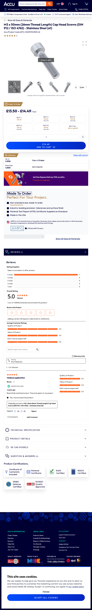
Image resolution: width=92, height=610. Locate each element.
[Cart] (86, 4)
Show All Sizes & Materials (20, 20)
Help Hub (11, 544)
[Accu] (9, 4)
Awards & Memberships (41, 538)
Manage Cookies (39, 547)
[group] (46, 60)
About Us (11, 547)
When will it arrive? (80, 155)
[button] (84, 43)
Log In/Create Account (67, 535)
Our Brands (37, 544)
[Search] (49, 3)
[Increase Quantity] (9, 137)
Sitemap (36, 550)
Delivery (11, 538)
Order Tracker (12, 535)
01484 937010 (83, 9)
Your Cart (62, 537)
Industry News (38, 535)
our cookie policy (76, 586)
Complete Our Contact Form (69, 547)
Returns (10, 541)
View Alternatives (16, 205)
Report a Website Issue (41, 541)
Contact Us (63, 550)
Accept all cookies (46, 597)
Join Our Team (13, 550)
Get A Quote (37, 167)
